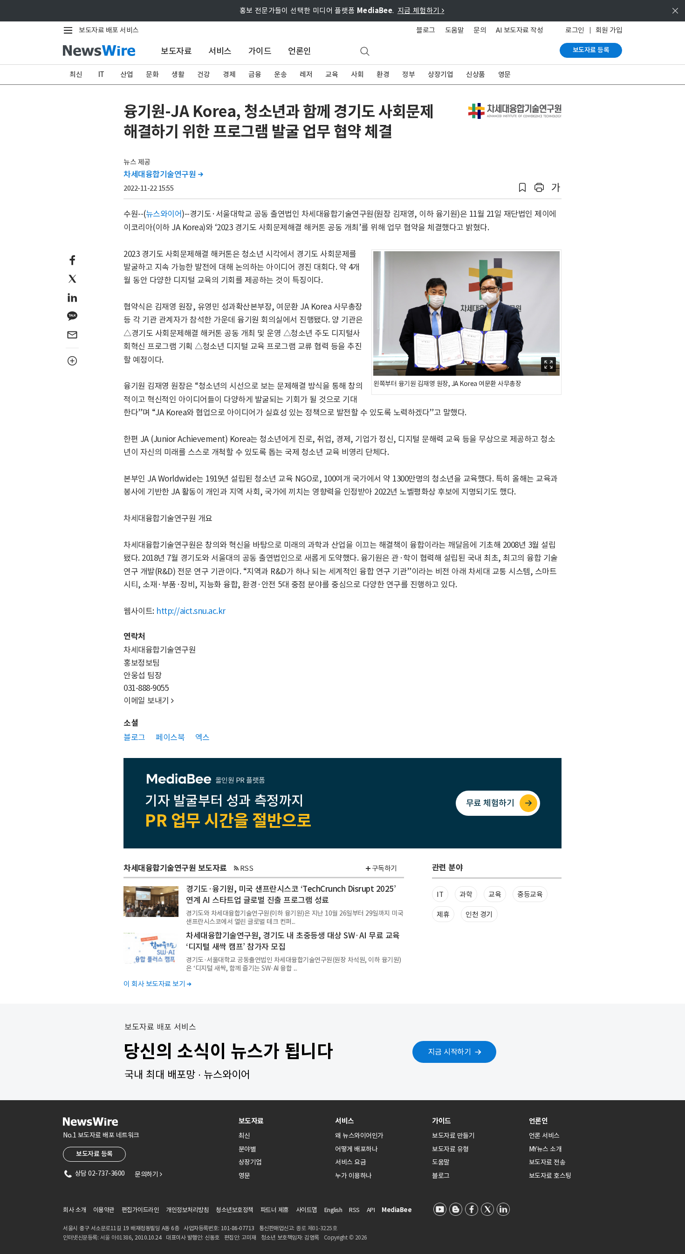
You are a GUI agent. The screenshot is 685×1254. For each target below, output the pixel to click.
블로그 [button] (134, 737)
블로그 (425, 30)
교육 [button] (494, 894)
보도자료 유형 (450, 1149)
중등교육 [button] (529, 894)
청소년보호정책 (234, 1210)
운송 (280, 74)
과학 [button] (465, 894)
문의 (479, 30)
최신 (75, 74)
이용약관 (104, 1210)
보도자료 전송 (547, 1162)
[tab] (283, 1121)
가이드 (260, 51)
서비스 (220, 51)
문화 (152, 74)
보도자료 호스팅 (550, 1175)
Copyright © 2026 (345, 1237)
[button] (522, 187)
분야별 (247, 1149)
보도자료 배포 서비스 (109, 30)
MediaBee (396, 1210)
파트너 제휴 (274, 1210)
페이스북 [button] (170, 737)
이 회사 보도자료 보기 (157, 983)
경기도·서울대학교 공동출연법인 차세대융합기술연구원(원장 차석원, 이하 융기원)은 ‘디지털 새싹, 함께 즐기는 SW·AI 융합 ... (293, 964)
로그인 (574, 30)
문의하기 (148, 1174)
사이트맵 (306, 1210)
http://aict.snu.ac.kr (191, 611)
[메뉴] (70, 30)
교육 (331, 74)
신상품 (475, 74)
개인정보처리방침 (187, 1210)
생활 (177, 74)
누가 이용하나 (353, 1175)
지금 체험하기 (421, 10)
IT (101, 74)
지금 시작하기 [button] (449, 1051)
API (371, 1210)
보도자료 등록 (591, 50)
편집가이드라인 (140, 1210)
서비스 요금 (350, 1162)
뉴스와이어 (164, 214)
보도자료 (176, 51)
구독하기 (384, 868)
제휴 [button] (443, 914)
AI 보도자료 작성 (519, 30)
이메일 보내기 (148, 701)
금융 (254, 74)
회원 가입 (609, 30)
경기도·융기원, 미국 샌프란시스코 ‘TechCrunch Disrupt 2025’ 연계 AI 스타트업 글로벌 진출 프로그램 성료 (291, 894)
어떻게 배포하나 (356, 1149)
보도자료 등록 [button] (94, 1154)
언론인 (299, 51)
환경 (383, 74)
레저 (306, 74)
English (333, 1210)
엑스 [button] (202, 737)
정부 (408, 74)
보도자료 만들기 (453, 1135)
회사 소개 (74, 1210)
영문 (504, 74)
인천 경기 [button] (479, 914)
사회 (357, 74)
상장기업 (440, 74)
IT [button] (440, 894)
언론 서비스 (544, 1135)
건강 (203, 74)
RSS (246, 868)
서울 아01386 (116, 1237)
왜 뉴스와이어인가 (359, 1135)
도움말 (454, 30)
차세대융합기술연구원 (163, 174)
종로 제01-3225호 (316, 1228)
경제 (229, 74)
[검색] (365, 51)
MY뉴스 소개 (545, 1149)
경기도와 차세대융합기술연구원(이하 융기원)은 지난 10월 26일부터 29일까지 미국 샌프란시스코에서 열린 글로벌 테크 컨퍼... (294, 917)
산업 (126, 74)
